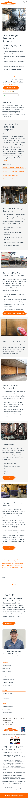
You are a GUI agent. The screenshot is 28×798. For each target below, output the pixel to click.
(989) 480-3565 (10, 87)
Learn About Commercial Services (14, 313)
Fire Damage (6, 668)
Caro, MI (7, 107)
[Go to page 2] (14, 584)
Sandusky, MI (8, 109)
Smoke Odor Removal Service (13, 171)
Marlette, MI (5, 114)
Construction (6, 677)
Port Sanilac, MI (17, 109)
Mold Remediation (7, 671)
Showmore (5, 160)
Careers (4, 696)
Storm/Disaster (6, 674)
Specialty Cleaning (7, 682)
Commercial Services (10, 179)
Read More (8, 623)
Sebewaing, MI (6, 111)
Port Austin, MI (16, 111)
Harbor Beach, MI (15, 113)
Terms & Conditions (7, 706)
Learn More (8, 478)
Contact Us (5, 698)
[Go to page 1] (12, 584)
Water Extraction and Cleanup (14, 168)
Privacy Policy (6, 709)
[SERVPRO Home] (8, 3)
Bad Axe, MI (14, 107)
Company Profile (7, 693)
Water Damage (7, 665)
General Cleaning (7, 685)
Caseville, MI (5, 113)
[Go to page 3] (16, 584)
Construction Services (10, 175)
